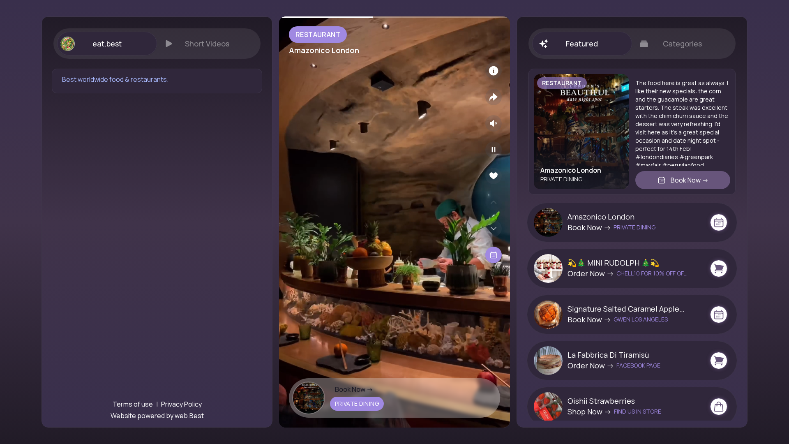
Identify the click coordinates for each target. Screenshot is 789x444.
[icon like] (493, 176)
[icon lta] (493, 255)
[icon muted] (493, 123)
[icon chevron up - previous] (493, 202)
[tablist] (157, 43)
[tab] (107, 44)
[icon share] (493, 97)
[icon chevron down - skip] (493, 228)
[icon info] (493, 70)
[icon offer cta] (719, 222)
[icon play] (493, 149)
